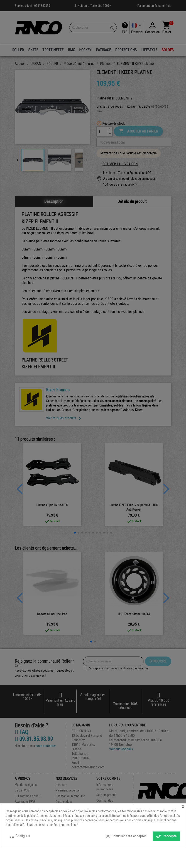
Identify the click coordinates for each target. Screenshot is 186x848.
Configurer (19, 836)
